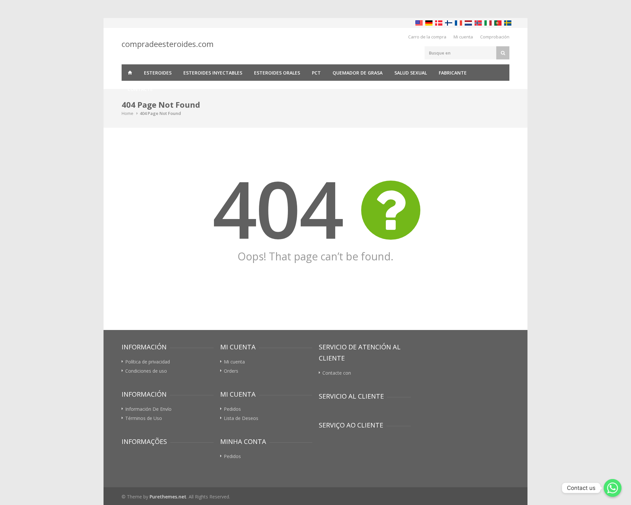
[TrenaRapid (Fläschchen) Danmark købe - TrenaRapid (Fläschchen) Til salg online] (439, 23)
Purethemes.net (168, 497)
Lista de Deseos (241, 418)
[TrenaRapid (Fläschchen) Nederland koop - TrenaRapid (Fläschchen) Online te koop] (468, 23)
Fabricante (453, 73)
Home (127, 113)
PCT (316, 73)
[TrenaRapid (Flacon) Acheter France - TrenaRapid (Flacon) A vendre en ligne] (458, 23)
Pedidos (232, 409)
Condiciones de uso (146, 371)
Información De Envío (148, 409)
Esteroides (158, 73)
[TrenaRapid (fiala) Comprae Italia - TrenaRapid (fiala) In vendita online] (488, 23)
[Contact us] (612, 488)
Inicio (130, 72)
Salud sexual (410, 73)
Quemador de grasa (358, 73)
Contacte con (336, 373)
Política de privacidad (147, 362)
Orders (231, 371)
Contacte (140, 89)
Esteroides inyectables (212, 73)
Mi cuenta (463, 37)
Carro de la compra (427, 37)
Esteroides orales (277, 73)
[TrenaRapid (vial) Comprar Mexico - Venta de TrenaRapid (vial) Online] (419, 23)
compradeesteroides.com (168, 43)
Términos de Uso (143, 418)
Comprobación (494, 37)
